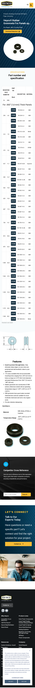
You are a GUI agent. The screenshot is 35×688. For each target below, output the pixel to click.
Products (5, 14)
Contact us (17, 544)
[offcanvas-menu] (31, 5)
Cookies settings (17, 677)
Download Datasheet (12, 31)
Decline (24, 681)
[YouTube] (6, 610)
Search (25, 494)
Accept (11, 681)
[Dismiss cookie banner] (29, 650)
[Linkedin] (3, 610)
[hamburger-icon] (27, 4)
